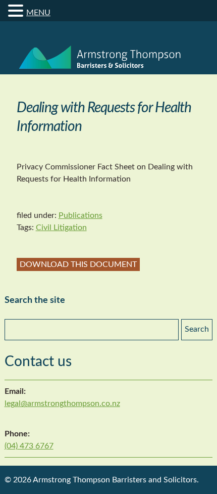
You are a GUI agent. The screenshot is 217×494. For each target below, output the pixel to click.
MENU (38, 13)
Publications (80, 215)
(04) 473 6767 (29, 446)
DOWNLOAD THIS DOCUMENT (78, 264)
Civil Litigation (61, 227)
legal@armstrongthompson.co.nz (62, 403)
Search (197, 329)
